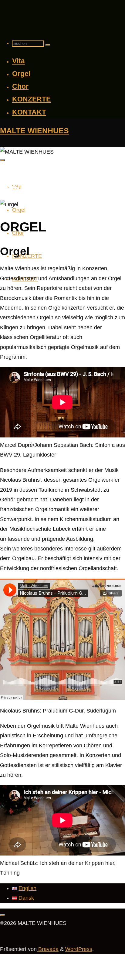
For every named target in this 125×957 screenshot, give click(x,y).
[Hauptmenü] (2, 160)
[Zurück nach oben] (2, 915)
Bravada (48, 949)
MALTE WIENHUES (34, 130)
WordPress (78, 949)
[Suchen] (48, 45)
